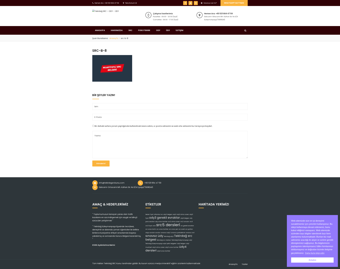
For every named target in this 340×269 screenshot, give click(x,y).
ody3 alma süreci (183, 214)
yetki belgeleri (172, 244)
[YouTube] (190, 3)
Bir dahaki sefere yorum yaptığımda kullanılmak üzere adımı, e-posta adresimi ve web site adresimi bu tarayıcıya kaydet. (153, 126)
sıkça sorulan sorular (152, 233)
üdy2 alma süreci (158, 247)
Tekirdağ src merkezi (164, 240)
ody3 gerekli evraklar (164, 218)
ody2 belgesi (167, 214)
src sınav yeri (173, 229)
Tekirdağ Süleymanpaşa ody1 (182, 240)
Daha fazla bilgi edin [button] (314, 253)
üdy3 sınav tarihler (171, 247)
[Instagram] (196, 3)
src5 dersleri (168, 225)
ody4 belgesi (184, 218)
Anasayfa (100, 30)
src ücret (182, 229)
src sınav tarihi (150, 229)
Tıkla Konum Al (131, 3)
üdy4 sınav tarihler (163, 251)
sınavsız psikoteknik (178, 233)
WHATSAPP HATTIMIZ (234, 3)
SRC (130, 30)
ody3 (174, 214)
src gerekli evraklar (187, 226)
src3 (191, 222)
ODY (158, 30)
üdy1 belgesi (181, 244)
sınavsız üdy (154, 236)
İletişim (179, 30)
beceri (147, 214)
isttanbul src (158, 214)
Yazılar (245, 264)
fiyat (151, 214)
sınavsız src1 (190, 233)
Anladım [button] (312, 260)
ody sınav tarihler (161, 222)
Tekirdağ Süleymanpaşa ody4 (155, 244)
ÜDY (168, 30)
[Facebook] (185, 3)
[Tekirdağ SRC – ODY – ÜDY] (105, 11)
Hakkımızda (117, 30)
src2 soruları (184, 222)
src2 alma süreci (174, 222)
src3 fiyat (148, 226)
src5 (154, 226)
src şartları (189, 229)
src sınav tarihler (162, 229)
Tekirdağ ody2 (169, 236)
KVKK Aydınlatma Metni (103, 245)
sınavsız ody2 (165, 233)
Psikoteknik (144, 30)
